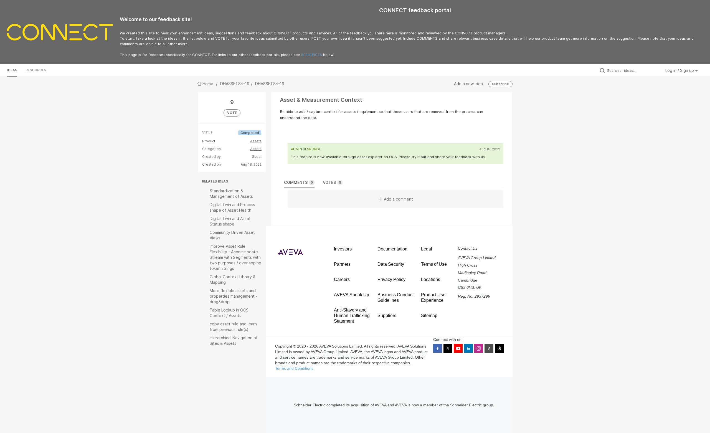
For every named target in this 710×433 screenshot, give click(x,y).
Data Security (390, 264)
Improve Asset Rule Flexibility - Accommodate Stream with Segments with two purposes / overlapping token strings (235, 257)
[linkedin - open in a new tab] (468, 348)
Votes (332, 182)
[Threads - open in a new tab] (499, 348)
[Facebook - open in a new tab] (437, 348)
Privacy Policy (391, 279)
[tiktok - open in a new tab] (489, 348)
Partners (342, 264)
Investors (343, 249)
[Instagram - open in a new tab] (478, 348)
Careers (342, 279)
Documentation (392, 249)
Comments (298, 182)
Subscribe (500, 84)
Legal (426, 249)
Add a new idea (468, 83)
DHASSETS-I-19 (234, 83)
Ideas (12, 70)
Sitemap (429, 315)
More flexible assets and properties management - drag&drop (233, 296)
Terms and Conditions (294, 368)
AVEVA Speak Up (351, 294)
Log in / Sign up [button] (680, 70)
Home (207, 83)
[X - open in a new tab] (447, 348)
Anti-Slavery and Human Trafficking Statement (352, 315)
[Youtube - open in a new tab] (458, 348)
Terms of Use (434, 264)
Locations (430, 279)
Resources (36, 70)
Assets (256, 141)
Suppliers (386, 315)
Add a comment (398, 199)
